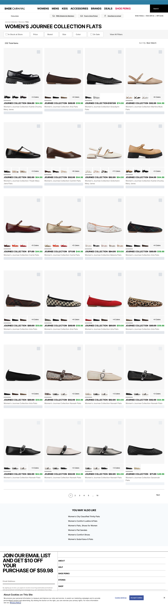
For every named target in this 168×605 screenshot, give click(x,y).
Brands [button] (96, 8)
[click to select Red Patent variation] (23, 245)
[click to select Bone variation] (15, 171)
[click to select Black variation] (7, 97)
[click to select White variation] (88, 171)
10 (97, 495)
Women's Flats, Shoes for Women (82, 525)
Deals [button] (108, 8)
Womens (21, 22)
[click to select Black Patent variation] (15, 97)
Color (78, 34)
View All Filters (116, 34)
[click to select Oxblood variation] (7, 245)
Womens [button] (43, 8)
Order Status (139, 16)
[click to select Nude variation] (120, 245)
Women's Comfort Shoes (79, 535)
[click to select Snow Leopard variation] (48, 393)
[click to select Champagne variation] (23, 171)
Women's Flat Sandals (77, 530)
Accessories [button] (79, 8)
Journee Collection (11, 22)
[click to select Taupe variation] (129, 97)
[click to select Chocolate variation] (48, 97)
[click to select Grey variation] (112, 245)
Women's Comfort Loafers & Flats (82, 521)
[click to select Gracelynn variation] (96, 97)
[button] (12, 16)
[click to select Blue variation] (145, 97)
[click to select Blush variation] (104, 245)
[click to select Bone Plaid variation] (48, 319)
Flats (27, 22)
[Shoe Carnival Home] (15, 9)
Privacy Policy (15, 603)
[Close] (164, 597)
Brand (50, 34)
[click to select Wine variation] (23, 97)
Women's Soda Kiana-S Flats (80, 539)
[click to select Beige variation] (96, 171)
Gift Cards (159, 16)
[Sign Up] (52, 581)
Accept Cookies (136, 598)
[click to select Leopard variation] (64, 97)
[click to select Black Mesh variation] (129, 393)
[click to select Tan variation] (129, 171)
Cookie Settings (121, 598)
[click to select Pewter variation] (56, 393)
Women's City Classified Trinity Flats (84, 516)
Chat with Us (150, 16)
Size (64, 34)
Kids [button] (65, 8)
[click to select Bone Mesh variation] (88, 393)
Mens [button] (55, 8)
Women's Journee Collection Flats (53, 26)
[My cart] (146, 8)
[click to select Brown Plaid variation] (7, 319)
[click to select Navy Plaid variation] (129, 245)
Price (35, 34)
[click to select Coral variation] (15, 245)
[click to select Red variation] (88, 319)
